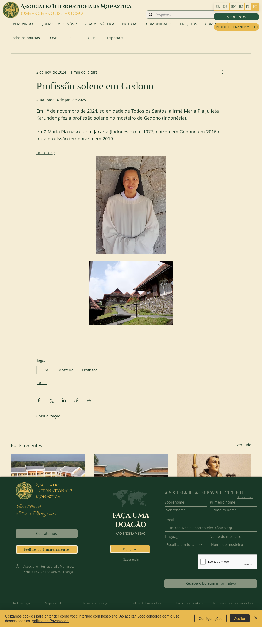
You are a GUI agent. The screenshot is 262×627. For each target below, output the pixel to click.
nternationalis (78, 6)
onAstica (50, 496)
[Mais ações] (223, 72)
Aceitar (239, 618)
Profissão (89, 370)
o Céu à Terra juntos (36, 514)
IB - (43, 14)
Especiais (115, 37)
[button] (236, 16)
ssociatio (38, 6)
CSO (77, 14)
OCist (92, 37)
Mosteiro (65, 370)
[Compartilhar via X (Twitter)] (51, 400)
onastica (118, 6)
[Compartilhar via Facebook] (38, 400)
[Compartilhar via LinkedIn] (63, 400)
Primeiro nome (222, 502)
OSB (53, 37)
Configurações (210, 618)
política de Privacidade (50, 620)
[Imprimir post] (88, 400)
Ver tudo (244, 444)
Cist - (60, 14)
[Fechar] (256, 618)
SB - (30, 14)
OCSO (73, 37)
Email (169, 520)
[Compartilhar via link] (76, 400)
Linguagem (174, 536)
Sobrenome (174, 502)
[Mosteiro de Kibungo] (131, 475)
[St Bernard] (214, 475)
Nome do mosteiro (225, 536)
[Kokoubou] (48, 475)
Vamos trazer (29, 507)
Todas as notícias (25, 37)
